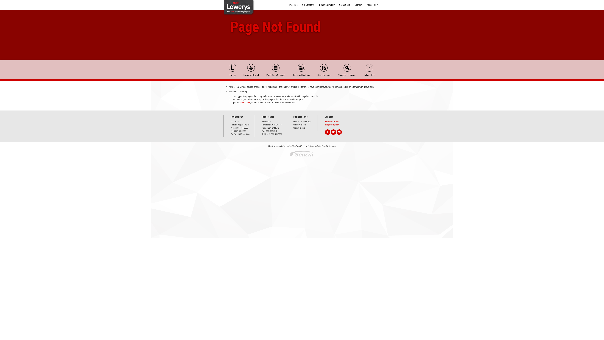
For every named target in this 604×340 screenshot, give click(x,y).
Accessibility (372, 5)
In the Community (327, 5)
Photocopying (312, 146)
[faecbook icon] (327, 132)
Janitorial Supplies (285, 146)
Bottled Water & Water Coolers (326, 146)
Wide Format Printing (299, 146)
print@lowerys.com (332, 125)
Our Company (308, 5)
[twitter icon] (333, 132)
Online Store (344, 5)
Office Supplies (273, 146)
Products (293, 5)
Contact (358, 5)
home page (245, 102)
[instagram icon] (339, 132)
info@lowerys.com (332, 122)
